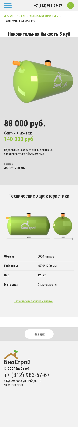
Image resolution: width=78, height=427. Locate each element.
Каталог (21, 15)
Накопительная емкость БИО (43, 15)
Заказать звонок (70, 5)
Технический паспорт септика (33, 301)
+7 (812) (48, 6)
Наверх (39, 334)
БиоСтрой (9, 15)
